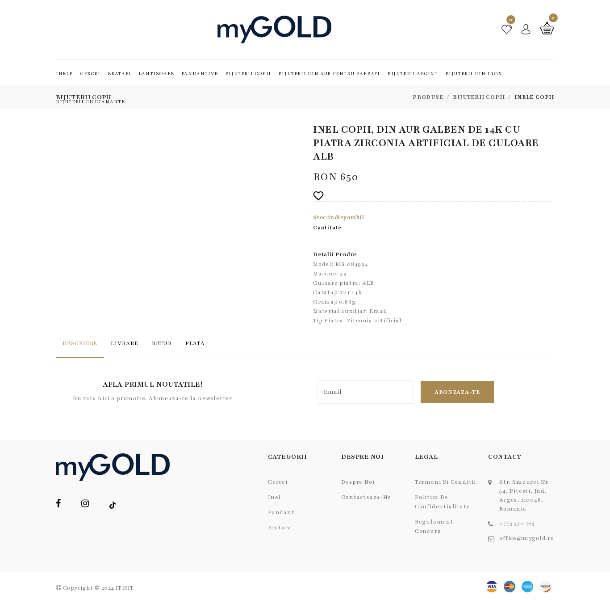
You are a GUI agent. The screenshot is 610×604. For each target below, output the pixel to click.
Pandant (281, 512)
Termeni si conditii (445, 482)
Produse (428, 97)
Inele (64, 73)
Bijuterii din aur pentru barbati (329, 73)
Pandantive (199, 73)
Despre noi (357, 482)
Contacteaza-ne (366, 497)
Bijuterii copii (248, 73)
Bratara (280, 527)
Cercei (90, 73)
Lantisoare (156, 73)
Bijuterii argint (412, 73)
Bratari (119, 73)
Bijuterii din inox (473, 73)
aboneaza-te (457, 392)
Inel (274, 497)
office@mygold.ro (526, 538)
